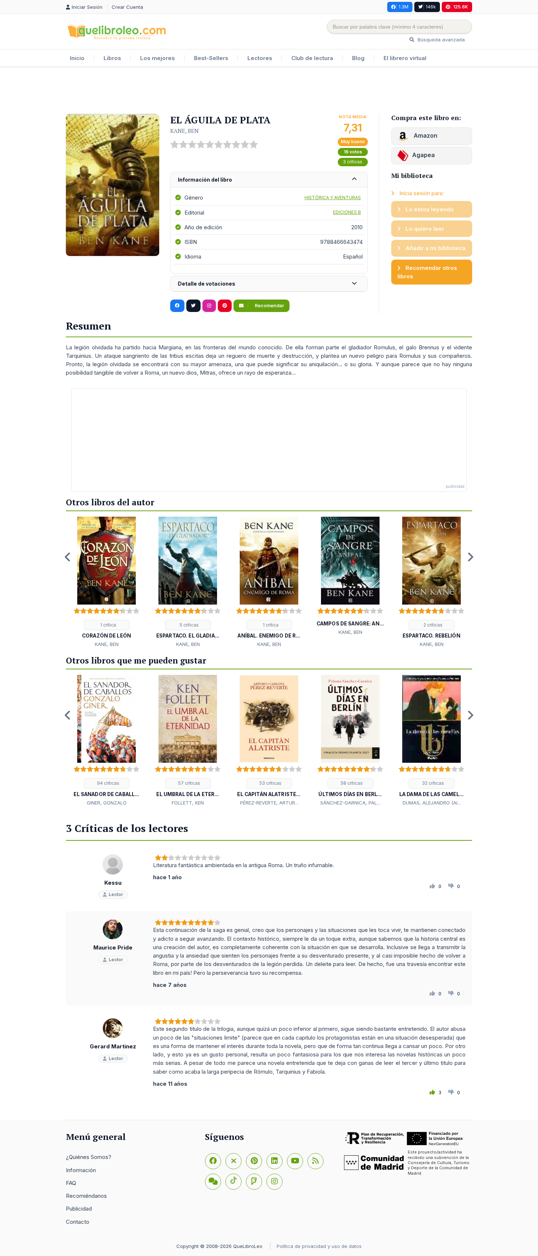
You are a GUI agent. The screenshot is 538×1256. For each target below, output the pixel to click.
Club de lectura (312, 58)
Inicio (77, 58)
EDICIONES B (347, 212)
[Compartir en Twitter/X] (193, 306)
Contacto (77, 1221)
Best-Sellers (211, 58)
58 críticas (351, 783)
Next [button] (470, 557)
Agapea (423, 155)
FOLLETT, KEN (188, 803)
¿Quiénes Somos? (88, 1156)
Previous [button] (67, 557)
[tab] (269, 180)
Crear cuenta (127, 7)
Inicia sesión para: (421, 193)
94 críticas (107, 783)
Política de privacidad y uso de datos (319, 1246)
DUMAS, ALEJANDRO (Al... (432, 803)
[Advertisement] (269, 91)
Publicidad (79, 1208)
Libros (112, 58)
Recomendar (269, 305)
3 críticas (352, 161)
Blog (358, 58)
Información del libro (205, 179)
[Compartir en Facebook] (177, 306)
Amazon (424, 135)
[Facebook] (213, 1161)
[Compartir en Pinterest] (225, 306)
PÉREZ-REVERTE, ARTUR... (269, 803)
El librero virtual (405, 58)
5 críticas (189, 625)
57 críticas (188, 783)
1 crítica (107, 625)
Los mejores (157, 58)
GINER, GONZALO (107, 803)
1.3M (403, 7)
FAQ (71, 1182)
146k (431, 7)
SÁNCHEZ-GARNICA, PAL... (350, 803)
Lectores (259, 58)
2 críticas (432, 625)
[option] (106, 583)
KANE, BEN (184, 130)
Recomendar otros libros (427, 272)
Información (81, 1170)
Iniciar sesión (88, 7)
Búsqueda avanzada (440, 39)
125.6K (460, 7)
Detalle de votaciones (206, 283)
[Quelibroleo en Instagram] (209, 306)
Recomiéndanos (86, 1195)
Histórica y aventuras (333, 197)
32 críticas (432, 783)
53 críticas (269, 783)
